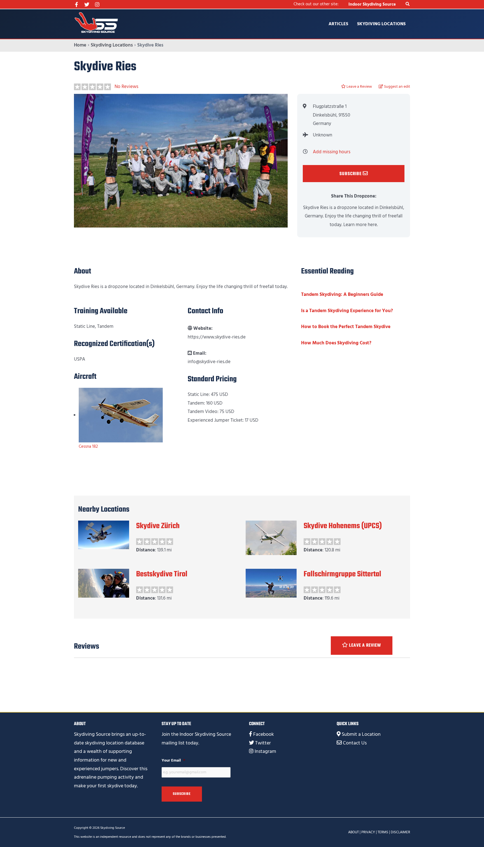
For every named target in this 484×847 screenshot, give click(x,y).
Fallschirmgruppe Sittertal (342, 574)
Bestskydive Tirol (161, 574)
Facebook (263, 734)
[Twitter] (86, 4)
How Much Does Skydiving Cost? (336, 343)
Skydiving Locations (381, 24)
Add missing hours (331, 151)
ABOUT (353, 832)
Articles (338, 24)
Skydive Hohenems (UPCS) (343, 526)
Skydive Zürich (158, 526)
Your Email (173, 760)
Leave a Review (359, 86)
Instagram (265, 751)
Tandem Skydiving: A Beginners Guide (342, 294)
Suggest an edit (396, 86)
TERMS (383, 832)
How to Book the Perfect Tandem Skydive (345, 326)
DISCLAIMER (400, 832)
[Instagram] (97, 4)
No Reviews (126, 86)
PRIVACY (368, 832)
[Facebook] (76, 4)
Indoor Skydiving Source (372, 4)
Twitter (263, 742)
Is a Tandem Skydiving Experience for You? (347, 310)
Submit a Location (361, 734)
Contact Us (355, 742)
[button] (408, 4)
